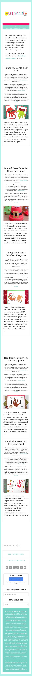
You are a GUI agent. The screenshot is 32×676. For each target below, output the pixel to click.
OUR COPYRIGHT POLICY (16, 560)
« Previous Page (7, 545)
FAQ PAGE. (16, 101)
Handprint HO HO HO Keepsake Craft (16, 442)
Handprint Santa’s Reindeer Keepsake (16, 254)
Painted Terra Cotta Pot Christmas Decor (16, 169)
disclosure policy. (21, 90)
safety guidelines (23, 80)
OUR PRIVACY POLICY (16, 554)
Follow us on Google (16, 579)
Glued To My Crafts (16, 14)
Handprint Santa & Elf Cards (16, 69)
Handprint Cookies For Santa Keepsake (16, 359)
